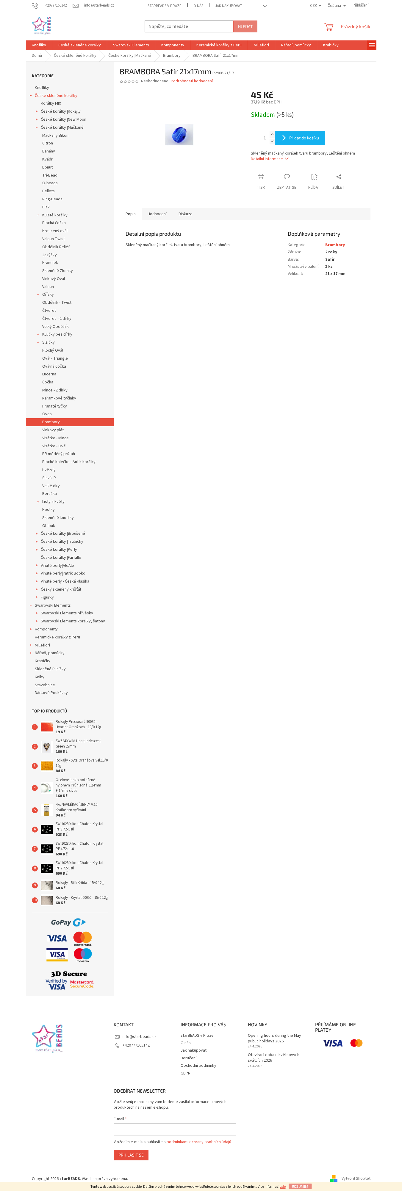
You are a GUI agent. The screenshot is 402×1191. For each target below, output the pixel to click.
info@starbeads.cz (140, 1037)
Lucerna (49, 374)
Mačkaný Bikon (55, 136)
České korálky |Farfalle (61, 558)
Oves (47, 414)
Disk (46, 207)
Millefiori (42, 645)
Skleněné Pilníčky (50, 669)
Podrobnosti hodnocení (192, 81)
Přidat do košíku (304, 137)
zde (283, 1186)
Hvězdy (49, 470)
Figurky (47, 597)
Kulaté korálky (55, 215)
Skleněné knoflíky (58, 518)
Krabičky (42, 661)
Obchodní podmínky (198, 1066)
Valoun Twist (53, 239)
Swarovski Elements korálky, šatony (73, 621)
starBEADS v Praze (165, 6)
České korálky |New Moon (63, 119)
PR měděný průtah (58, 454)
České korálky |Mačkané (62, 127)
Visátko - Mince (55, 438)
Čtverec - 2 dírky (56, 319)
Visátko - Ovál (54, 446)
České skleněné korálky (56, 96)
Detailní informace (267, 159)
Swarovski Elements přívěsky (67, 613)
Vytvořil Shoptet (356, 1179)
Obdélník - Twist (56, 303)
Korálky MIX (51, 103)
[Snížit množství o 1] (272, 141)
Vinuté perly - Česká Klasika (65, 581)
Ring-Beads (52, 199)
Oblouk (48, 526)
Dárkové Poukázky (51, 693)
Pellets (48, 191)
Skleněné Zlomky (57, 271)
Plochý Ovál (52, 350)
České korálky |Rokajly (61, 111)
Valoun (48, 287)
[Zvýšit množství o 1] (272, 134)
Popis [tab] (131, 214)
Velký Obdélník (55, 327)
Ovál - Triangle (55, 358)
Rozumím (300, 1186)
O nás (198, 6)
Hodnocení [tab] (157, 214)
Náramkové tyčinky (59, 398)
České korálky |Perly (59, 550)
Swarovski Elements (53, 605)
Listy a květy (53, 502)
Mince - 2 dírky (55, 390)
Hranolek (50, 263)
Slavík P (49, 478)
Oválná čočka (54, 366)
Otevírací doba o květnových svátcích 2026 (273, 1057)
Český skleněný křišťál (61, 589)
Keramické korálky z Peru (57, 637)
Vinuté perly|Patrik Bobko (63, 573)
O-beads (50, 183)
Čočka (47, 382)
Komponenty (46, 629)
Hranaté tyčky (54, 406)
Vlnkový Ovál (53, 279)
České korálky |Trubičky (62, 542)
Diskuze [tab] (186, 214)
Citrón (47, 143)
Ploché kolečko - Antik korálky (69, 462)
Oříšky (48, 295)
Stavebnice (45, 685)
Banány (48, 151)
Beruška (49, 494)
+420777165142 (136, 1045)
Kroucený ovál (55, 231)
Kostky (48, 510)
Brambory (51, 422)
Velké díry (51, 486)
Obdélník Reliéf (56, 247)
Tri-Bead (49, 175)
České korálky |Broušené (63, 533)
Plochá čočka (54, 223)
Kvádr (47, 159)
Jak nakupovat (228, 6)
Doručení (188, 1058)
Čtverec (49, 311)
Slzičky (48, 342)
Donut (47, 167)
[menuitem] (39, 45)
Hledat (245, 26)
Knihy (39, 677)
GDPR (185, 1073)
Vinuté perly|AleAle (57, 566)
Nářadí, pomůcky (50, 653)
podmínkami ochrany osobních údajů (199, 1142)
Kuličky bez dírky (57, 334)
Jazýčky (49, 255)
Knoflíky (42, 88)
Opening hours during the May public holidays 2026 (274, 1038)
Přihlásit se (131, 1154)
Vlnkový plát (53, 430)
